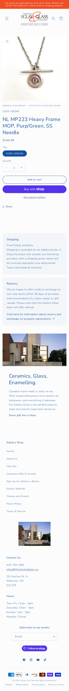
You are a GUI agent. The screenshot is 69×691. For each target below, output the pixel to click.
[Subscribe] (53, 636)
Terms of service (56, 684)
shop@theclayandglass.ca (22, 569)
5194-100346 (14, 153)
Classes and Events (17, 496)
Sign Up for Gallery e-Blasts (22, 481)
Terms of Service (16, 511)
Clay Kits (11, 466)
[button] (6, 18)
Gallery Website (15, 488)
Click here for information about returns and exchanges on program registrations (34, 317)
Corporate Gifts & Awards (21, 473)
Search (10, 451)
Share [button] (9, 206)
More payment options (35, 197)
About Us (11, 458)
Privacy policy (38, 684)
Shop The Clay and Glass (33, 680)
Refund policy (22, 684)
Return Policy (14, 503)
